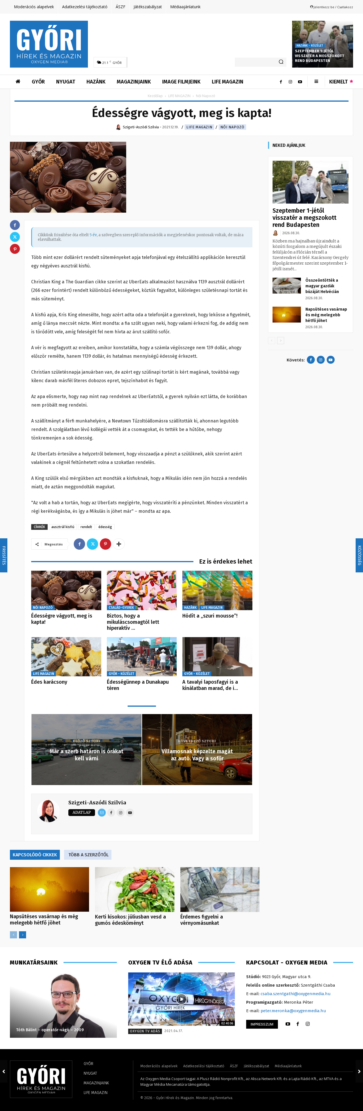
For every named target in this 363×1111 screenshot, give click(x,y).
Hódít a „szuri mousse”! (209, 616)
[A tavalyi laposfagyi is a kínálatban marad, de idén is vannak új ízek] (217, 657)
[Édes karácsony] (66, 657)
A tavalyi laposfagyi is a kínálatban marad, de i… (210, 685)
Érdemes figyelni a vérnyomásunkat (201, 920)
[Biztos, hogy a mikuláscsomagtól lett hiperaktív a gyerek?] (142, 590)
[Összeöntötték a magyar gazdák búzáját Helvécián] (287, 286)
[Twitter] (92, 544)
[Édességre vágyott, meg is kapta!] (66, 590)
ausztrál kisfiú (62, 526)
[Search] (281, 62)
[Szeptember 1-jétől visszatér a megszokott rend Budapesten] (311, 182)
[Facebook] (280, 81)
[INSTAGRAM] (307, 1024)
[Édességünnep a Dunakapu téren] (142, 657)
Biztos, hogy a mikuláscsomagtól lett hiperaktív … (133, 622)
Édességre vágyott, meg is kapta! (61, 619)
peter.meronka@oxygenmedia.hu (293, 1010)
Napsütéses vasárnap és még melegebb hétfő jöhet (44, 919)
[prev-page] (13, 934)
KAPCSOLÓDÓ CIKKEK (35, 854)
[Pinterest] (105, 544)
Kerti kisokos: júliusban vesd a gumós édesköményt (130, 920)
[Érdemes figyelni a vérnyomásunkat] (219, 889)
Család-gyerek (121, 608)
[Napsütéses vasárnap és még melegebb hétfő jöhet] (49, 889)
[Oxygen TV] (181, 999)
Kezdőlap (155, 95)
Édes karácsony (49, 682)
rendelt (86, 526)
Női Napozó (232, 127)
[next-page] (22, 934)
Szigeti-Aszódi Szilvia (97, 802)
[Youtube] (300, 81)
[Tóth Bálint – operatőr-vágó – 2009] (63, 1005)
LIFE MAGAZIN (179, 95)
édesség (105, 526)
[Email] (102, 813)
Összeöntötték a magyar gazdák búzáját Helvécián (322, 286)
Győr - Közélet (121, 674)
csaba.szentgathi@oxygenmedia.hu (296, 993)
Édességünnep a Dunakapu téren (138, 685)
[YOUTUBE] (288, 1024)
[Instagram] (290, 81)
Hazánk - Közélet (310, 45)
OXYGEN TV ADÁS (145, 1031)
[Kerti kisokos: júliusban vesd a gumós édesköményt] (134, 889)
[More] (119, 544)
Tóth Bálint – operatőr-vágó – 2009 (50, 1030)
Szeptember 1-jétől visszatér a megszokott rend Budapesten (319, 56)
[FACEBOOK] (297, 1024)
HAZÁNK (190, 608)
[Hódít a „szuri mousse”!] (217, 590)
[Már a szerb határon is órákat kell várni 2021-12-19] (3, 1071)
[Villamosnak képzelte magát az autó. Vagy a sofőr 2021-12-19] (359, 1071)
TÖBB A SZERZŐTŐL (88, 854)
